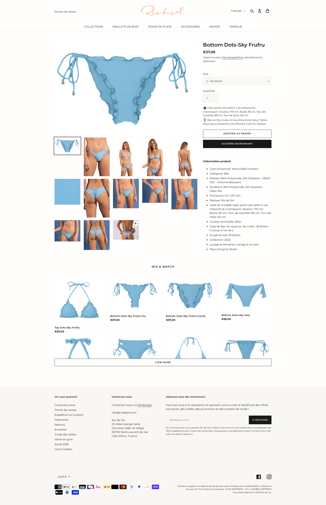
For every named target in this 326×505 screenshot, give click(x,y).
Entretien (61, 429)
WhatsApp (145, 405)
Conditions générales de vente (213, 486)
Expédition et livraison (69, 415)
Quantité (209, 91)
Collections (265, 486)
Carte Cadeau (63, 449)
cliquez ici (187, 434)
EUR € (62, 476)
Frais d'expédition (232, 57)
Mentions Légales (187, 486)
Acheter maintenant (237, 143)
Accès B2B (62, 444)
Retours (60, 424)
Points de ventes (65, 410)
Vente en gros (64, 439)
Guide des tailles (65, 434)
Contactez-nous (65, 405)
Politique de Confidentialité (244, 486)
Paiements (62, 419)
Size (205, 74)
